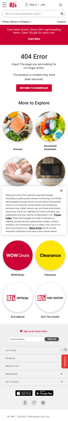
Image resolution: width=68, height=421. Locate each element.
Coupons (61, 21)
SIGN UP (52, 339)
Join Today (10, 350)
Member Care (11, 366)
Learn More (34, 38)
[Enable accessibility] (64, 349)
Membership (11, 374)
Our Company (12, 381)
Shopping (10, 358)
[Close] (61, 191)
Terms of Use (35, 228)
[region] (34, 210)
